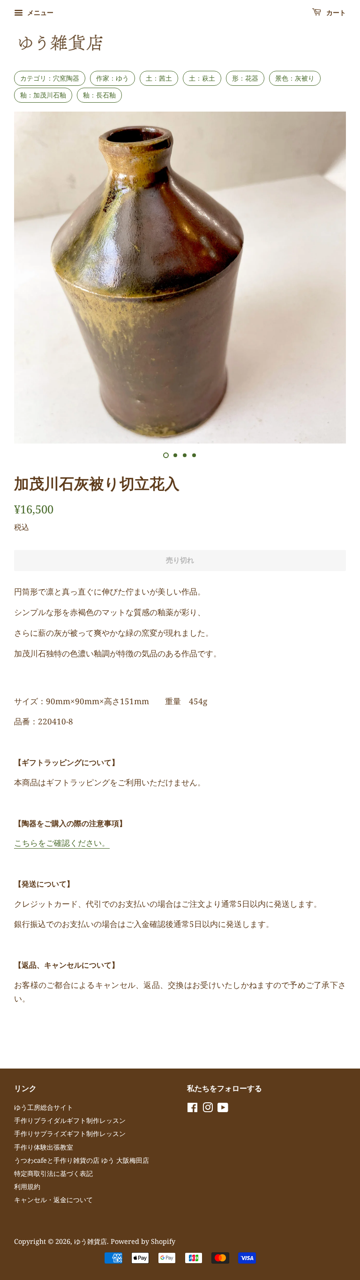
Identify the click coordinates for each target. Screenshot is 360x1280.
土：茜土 (159, 78)
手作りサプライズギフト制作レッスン (70, 1133)
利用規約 (27, 1186)
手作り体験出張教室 (43, 1147)
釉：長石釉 (99, 94)
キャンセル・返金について (53, 1199)
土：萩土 (202, 78)
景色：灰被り (295, 78)
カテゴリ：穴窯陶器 (49, 78)
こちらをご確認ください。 (62, 842)
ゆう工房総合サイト (43, 1107)
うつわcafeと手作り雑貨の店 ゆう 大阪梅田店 (81, 1160)
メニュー (39, 12)
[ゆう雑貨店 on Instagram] (207, 1109)
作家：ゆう (112, 78)
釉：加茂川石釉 (43, 94)
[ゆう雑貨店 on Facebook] (192, 1109)
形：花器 (245, 78)
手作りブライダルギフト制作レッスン (70, 1120)
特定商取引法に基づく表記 (53, 1173)
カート (335, 13)
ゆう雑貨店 (90, 1241)
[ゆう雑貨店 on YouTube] (223, 1109)
